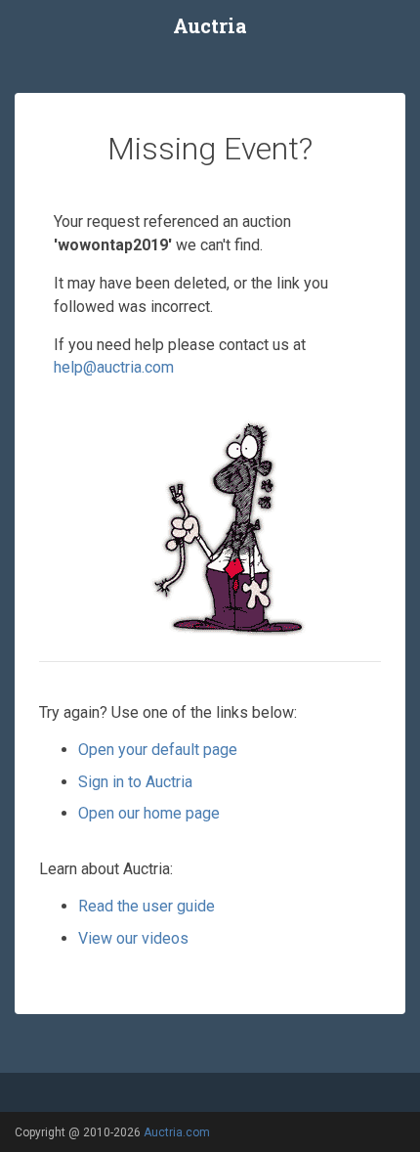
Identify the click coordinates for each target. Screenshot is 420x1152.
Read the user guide (146, 906)
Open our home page (149, 813)
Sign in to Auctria (135, 782)
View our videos (133, 938)
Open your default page (157, 749)
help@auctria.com (114, 367)
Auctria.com (177, 1132)
